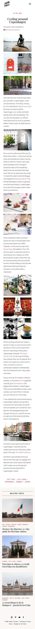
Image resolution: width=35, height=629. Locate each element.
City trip (11, 479)
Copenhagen (9, 482)
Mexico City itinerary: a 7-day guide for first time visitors (15, 530)
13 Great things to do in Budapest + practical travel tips (16, 603)
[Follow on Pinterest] (15, 617)
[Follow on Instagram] (11, 617)
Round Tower (8, 249)
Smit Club (23, 624)
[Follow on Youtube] (19, 617)
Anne (21, 380)
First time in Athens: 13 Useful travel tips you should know (15, 565)
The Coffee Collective (22, 452)
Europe (27, 482)
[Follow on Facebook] (23, 617)
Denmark (19, 482)
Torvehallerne (19, 383)
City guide (22, 479)
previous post (26, 106)
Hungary (5, 600)
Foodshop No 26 (20, 179)
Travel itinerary (8, 526)
